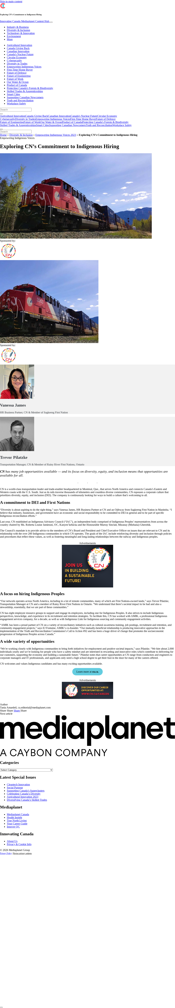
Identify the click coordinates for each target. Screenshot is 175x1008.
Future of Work (15, 78)
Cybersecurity (14, 60)
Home (3, 134)
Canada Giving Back (18, 48)
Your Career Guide (17, 823)
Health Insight (14, 817)
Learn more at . (87, 671)
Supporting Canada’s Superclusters (25, 790)
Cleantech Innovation (18, 784)
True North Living (17, 820)
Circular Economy (17, 57)
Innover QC (13, 826)
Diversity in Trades (17, 63)
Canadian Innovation (18, 51)
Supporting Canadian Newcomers (25, 97)
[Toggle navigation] (51, 22)
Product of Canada (17, 85)
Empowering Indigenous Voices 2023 (55, 134)
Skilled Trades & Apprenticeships (25, 91)
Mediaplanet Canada (18, 814)
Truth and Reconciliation (20, 100)
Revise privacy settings (22, 853)
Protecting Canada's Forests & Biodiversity (30, 88)
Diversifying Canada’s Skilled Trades (27, 799)
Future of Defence (16, 72)
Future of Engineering (19, 75)
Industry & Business (18, 27)
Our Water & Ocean (18, 82)
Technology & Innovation (21, 33)
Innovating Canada (24, 21)
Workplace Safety (16, 103)
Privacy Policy (6, 853)
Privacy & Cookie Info (19, 844)
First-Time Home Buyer (20, 69)
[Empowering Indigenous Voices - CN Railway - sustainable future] (87, 586)
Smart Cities (13, 94)
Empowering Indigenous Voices (24, 66)
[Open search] (1, 113)
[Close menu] (1, 129)
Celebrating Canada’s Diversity (24, 793)
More (10, 39)
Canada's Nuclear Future (20, 54)
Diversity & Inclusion (18, 30)
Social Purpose (15, 787)
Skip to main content (11, 1)
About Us (12, 841)
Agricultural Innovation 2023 (22, 796)
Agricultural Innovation (19, 45)
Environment (14, 36)
